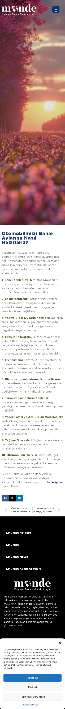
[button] (60, 642)
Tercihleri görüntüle (32, 696)
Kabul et (32, 677)
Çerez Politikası (30, 704)
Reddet (32, 687)
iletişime (56, 482)
